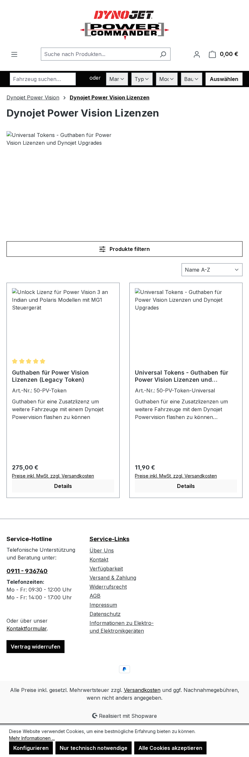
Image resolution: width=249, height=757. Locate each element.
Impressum (103, 605)
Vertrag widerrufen (35, 646)
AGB (95, 596)
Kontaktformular (26, 628)
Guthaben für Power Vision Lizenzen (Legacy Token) (50, 376)
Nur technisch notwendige (93, 748)
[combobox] (98, 54)
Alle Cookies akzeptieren (170, 748)
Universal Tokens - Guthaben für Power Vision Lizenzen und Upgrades (181, 376)
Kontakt (98, 559)
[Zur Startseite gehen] (124, 24)
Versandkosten (142, 690)
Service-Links (109, 539)
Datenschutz (105, 614)
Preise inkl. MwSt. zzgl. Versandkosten (53, 476)
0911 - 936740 (27, 571)
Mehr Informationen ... (32, 738)
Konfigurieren (31, 748)
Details (63, 486)
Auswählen (224, 79)
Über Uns (101, 550)
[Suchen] (163, 54)
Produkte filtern (129, 249)
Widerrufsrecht (108, 586)
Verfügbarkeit (106, 568)
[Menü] (14, 54)
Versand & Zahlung (112, 577)
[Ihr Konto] (197, 54)
